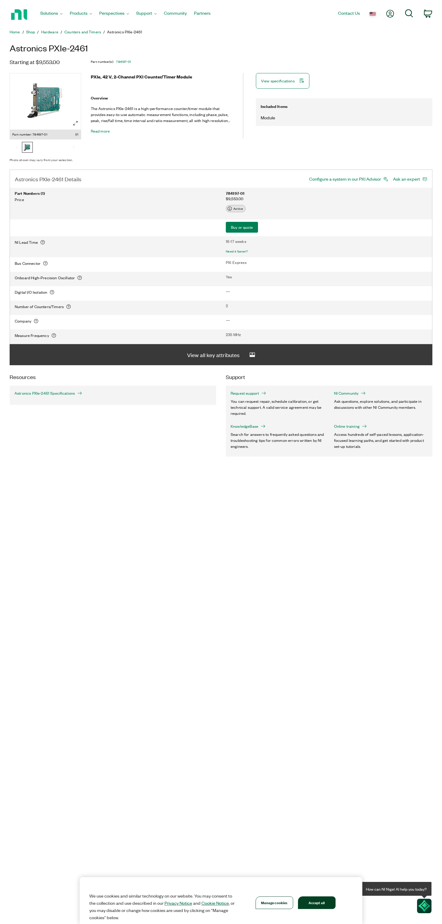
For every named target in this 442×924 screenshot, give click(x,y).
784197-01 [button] (123, 61)
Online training (347, 426)
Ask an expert (406, 179)
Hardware (49, 32)
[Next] (73, 148)
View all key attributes (213, 354)
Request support (245, 393)
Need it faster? (237, 251)
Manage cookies (274, 902)
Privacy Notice (178, 903)
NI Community (346, 393)
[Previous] (17, 148)
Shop (30, 32)
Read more (100, 131)
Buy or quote (242, 227)
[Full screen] (75, 123)
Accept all (316, 902)
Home (15, 32)
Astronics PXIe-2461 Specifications (44, 393)
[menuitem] (51, 14)
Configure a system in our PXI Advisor (345, 179)
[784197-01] (27, 148)
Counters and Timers (82, 32)
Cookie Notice (215, 903)
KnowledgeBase (244, 426)
